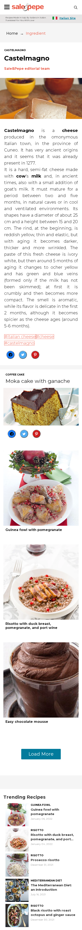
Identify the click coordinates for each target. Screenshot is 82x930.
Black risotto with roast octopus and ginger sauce (53, 912)
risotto (37, 830)
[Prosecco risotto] (17, 865)
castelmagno (15, 50)
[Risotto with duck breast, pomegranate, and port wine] (41, 582)
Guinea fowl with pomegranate (33, 530)
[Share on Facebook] (10, 355)
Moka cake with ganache (37, 381)
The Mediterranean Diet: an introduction (51, 887)
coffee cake (14, 374)
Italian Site (68, 18)
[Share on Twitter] (23, 355)
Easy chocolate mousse (26, 722)
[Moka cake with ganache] (41, 406)
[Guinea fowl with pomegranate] (41, 488)
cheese (46, 336)
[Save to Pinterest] (35, 355)
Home (12, 33)
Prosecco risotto (45, 860)
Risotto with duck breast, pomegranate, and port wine (31, 626)
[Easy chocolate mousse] (41, 679)
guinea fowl (41, 805)
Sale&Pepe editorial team (27, 69)
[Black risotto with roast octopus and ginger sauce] (17, 915)
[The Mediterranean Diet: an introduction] (17, 890)
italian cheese (21, 336)
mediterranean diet (46, 880)
